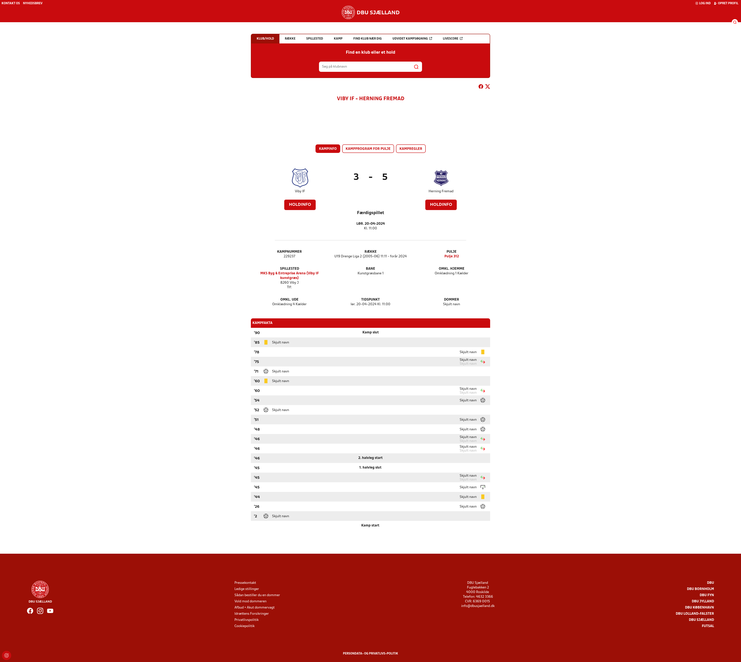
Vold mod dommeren (250, 601)
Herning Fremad (441, 191)
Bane (370, 268)
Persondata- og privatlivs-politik (370, 653)
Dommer (451, 299)
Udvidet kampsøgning (410, 38)
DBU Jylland (703, 601)
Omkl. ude (289, 299)
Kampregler (410, 149)
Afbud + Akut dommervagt (254, 607)
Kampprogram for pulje (368, 149)
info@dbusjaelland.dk (478, 606)
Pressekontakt (245, 583)
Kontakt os (11, 3)
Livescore (450, 38)
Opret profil (728, 3)
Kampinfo (328, 149)
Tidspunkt (370, 299)
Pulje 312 (451, 256)
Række (371, 251)
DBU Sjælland (701, 620)
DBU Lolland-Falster (695, 613)
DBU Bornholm (700, 589)
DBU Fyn (707, 595)
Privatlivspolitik (246, 620)
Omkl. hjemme (451, 268)
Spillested (289, 268)
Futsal (708, 626)
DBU (710, 583)
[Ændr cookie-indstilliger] (6, 655)
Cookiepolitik (244, 626)
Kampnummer (289, 251)
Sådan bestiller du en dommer (257, 595)
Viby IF (300, 191)
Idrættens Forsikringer (251, 613)
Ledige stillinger (246, 589)
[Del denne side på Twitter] (487, 87)
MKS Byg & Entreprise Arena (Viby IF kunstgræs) (289, 276)
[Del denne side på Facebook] (481, 87)
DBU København (699, 607)
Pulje (452, 251)
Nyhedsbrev (32, 3)
